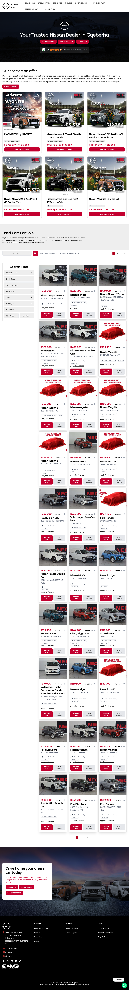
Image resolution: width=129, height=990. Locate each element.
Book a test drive (14, 893)
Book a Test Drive (66, 41)
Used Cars (38, 937)
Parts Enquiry (71, 933)
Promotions (38, 933)
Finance (68, 3)
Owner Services (81, 3)
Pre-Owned (57, 3)
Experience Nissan (32, 9)
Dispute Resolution (105, 937)
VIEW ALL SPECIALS (10, 86)
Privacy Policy (103, 928)
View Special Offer (22, 149)
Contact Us (50, 9)
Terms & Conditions (105, 933)
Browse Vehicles (48, 41)
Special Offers (44, 3)
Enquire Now (47, 315)
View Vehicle (59, 315)
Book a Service (72, 928)
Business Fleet (99, 3)
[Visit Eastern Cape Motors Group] (10, 966)
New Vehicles (30, 3)
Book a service (26, 887)
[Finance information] (64, 291)
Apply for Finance (47, 308)
